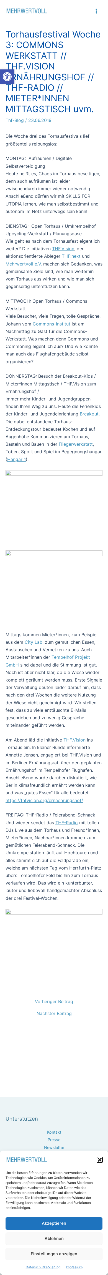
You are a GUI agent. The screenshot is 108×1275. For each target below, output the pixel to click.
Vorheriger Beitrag (54, 1001)
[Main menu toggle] (96, 11)
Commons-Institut (51, 324)
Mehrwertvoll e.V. (24, 264)
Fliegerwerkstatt (76, 444)
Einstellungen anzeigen (54, 1253)
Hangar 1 (16, 459)
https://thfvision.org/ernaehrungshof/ (44, 800)
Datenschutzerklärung (43, 1267)
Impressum (74, 1267)
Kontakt (54, 1132)
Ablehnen (54, 1238)
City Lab (33, 642)
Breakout (89, 414)
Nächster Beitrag (54, 1013)
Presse (54, 1139)
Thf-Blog (15, 120)
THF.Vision (63, 248)
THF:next (70, 256)
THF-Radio (66, 822)
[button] (7, 76)
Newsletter (54, 1147)
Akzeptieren (54, 1223)
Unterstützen (22, 1119)
